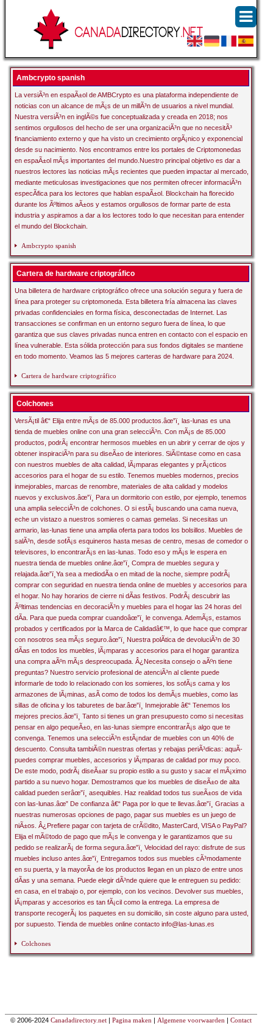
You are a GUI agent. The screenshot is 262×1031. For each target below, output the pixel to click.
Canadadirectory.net (79, 1020)
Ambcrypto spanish (48, 245)
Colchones (36, 943)
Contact (241, 1020)
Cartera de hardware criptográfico (68, 375)
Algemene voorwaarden (191, 1020)
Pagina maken (132, 1020)
